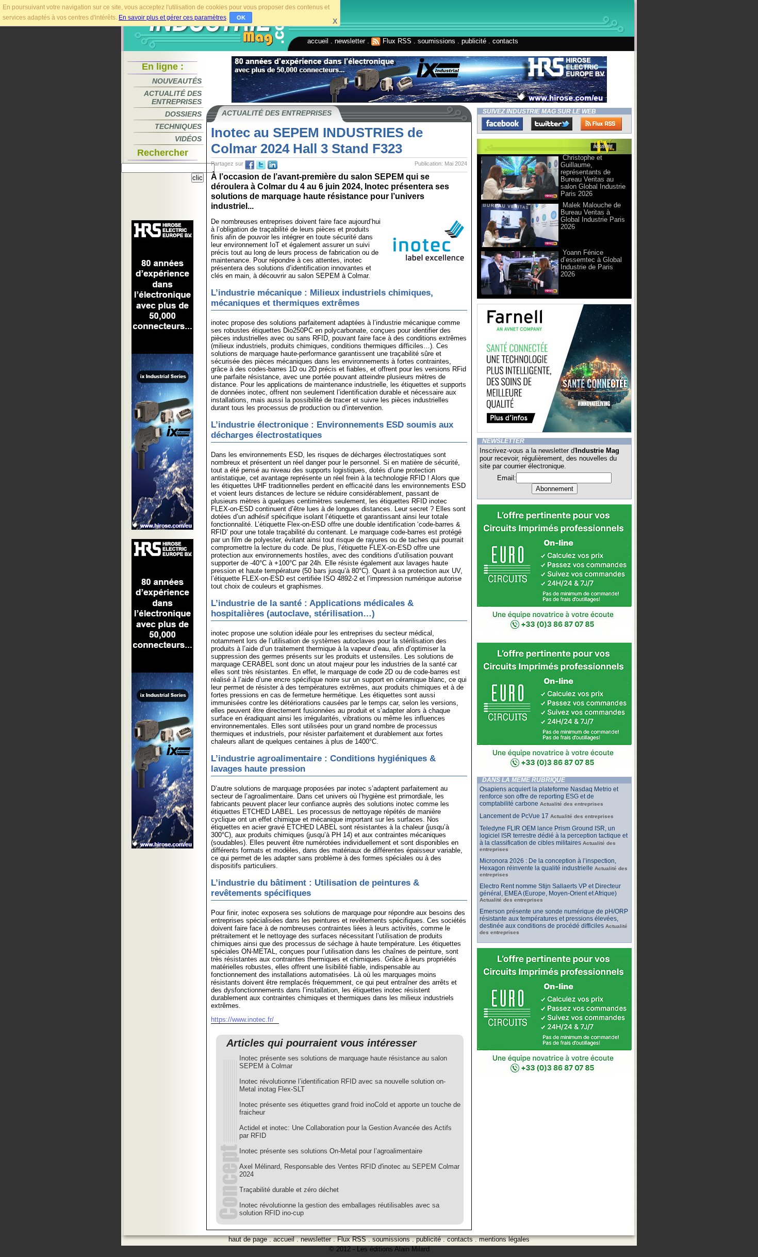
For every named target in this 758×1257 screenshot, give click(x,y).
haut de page (247, 1239)
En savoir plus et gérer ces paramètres (172, 17)
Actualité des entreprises (173, 97)
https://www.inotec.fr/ (242, 1019)
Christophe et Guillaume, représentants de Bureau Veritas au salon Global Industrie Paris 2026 (593, 176)
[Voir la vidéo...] (520, 198)
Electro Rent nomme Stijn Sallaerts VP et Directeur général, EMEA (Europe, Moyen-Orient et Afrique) (550, 890)
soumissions (436, 41)
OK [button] (241, 17)
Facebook (502, 123)
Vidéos (188, 139)
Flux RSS (396, 41)
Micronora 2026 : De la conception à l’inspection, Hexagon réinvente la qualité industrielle (548, 864)
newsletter (350, 41)
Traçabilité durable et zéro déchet (289, 1190)
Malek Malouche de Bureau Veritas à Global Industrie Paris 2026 (593, 216)
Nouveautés (177, 81)
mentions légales (504, 1239)
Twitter (551, 123)
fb (249, 165)
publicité (474, 41)
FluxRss (601, 123)
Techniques (178, 126)
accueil (317, 41)
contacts (505, 41)
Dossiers (183, 114)
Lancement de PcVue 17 (514, 816)
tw (261, 165)
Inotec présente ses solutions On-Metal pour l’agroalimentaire (330, 1151)
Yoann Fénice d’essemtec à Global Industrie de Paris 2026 (591, 263)
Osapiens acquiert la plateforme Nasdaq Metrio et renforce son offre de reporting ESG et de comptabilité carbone (549, 796)
